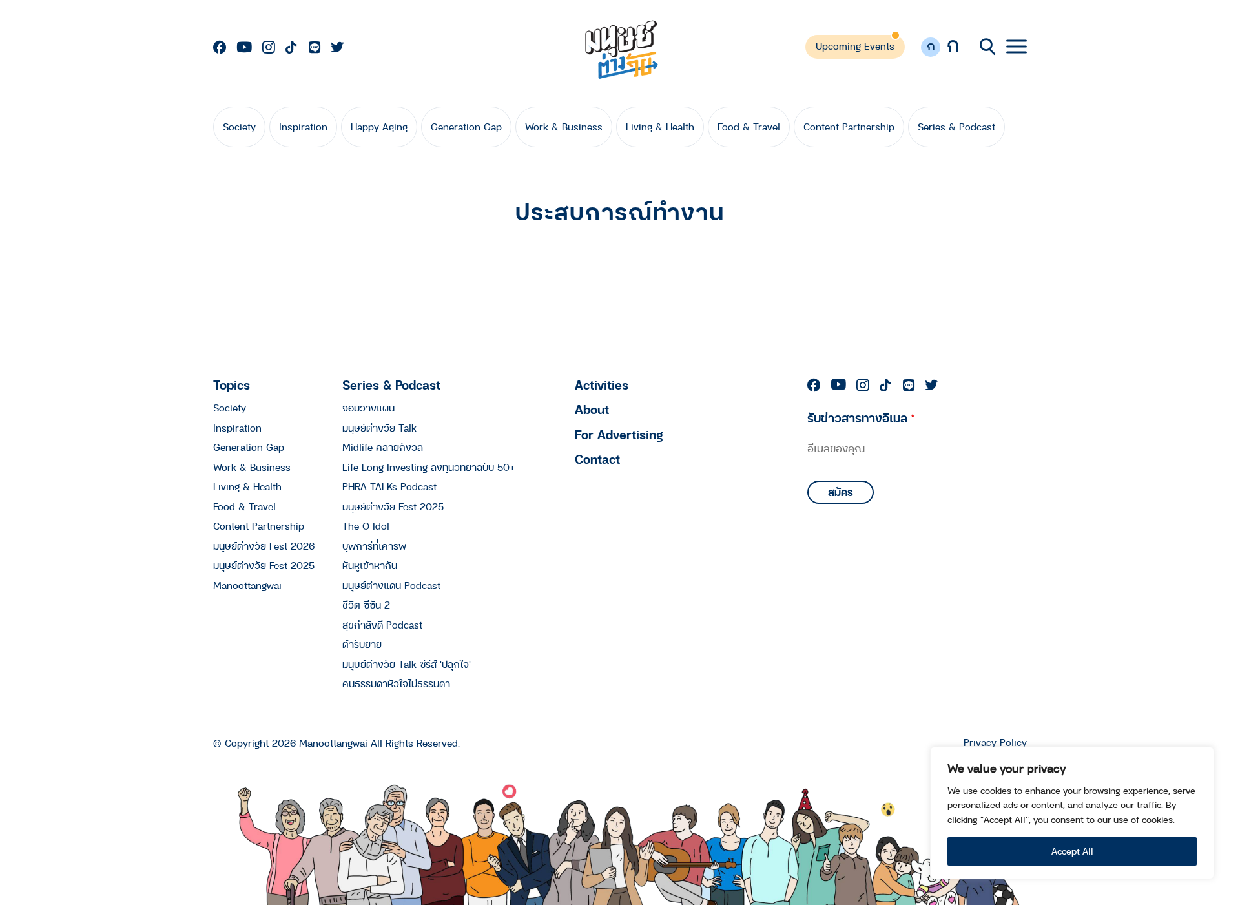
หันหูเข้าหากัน (369, 565)
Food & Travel (749, 127)
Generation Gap (466, 127)
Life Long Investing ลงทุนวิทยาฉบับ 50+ (428, 467)
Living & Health (660, 127)
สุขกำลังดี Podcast (382, 625)
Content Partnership (848, 127)
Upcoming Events (855, 46)
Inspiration (303, 127)
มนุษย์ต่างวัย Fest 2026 (264, 546)
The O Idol (365, 526)
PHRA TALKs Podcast (389, 486)
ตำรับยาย (362, 644)
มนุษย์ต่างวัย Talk (379, 428)
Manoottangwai (247, 585)
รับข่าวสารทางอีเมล (861, 417)
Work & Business (564, 127)
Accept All (1072, 851)
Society (239, 127)
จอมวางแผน (368, 407)
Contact (597, 459)
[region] (1072, 813)
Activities (601, 384)
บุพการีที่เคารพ (374, 546)
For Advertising (619, 434)
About (592, 409)
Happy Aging (379, 127)
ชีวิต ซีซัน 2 (366, 605)
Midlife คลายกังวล (382, 447)
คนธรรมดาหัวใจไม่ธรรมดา (396, 683)
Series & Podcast (956, 127)
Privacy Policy (995, 742)
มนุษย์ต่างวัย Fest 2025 (264, 565)
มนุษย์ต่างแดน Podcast (391, 585)
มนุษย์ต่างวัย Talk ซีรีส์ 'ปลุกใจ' (406, 664)
